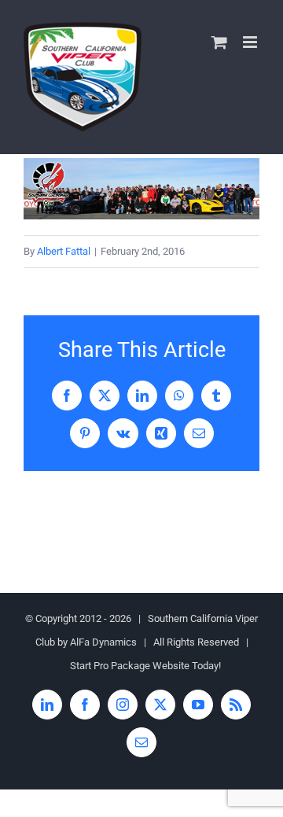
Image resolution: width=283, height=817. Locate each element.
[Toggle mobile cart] (219, 42)
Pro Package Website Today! (157, 666)
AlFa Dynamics (103, 642)
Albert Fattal (63, 251)
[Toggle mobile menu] (251, 42)
